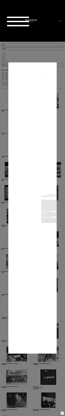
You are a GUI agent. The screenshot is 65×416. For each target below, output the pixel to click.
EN (60, 20)
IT (62, 20)
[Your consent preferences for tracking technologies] (62, 413)
